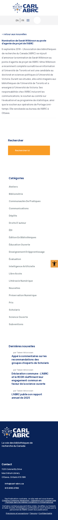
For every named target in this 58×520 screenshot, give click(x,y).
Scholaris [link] (14, 309)
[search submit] (42, 150)
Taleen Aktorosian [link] (25, 352)
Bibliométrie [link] (16, 193)
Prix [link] (11, 302)
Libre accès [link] (15, 273)
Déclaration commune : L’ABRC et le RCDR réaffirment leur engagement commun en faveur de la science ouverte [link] (30, 378)
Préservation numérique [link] (23, 295)
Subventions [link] (16, 324)
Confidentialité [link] (45, 513)
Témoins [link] (33, 513)
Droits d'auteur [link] (17, 222)
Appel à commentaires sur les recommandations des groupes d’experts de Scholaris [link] (30, 359)
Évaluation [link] (15, 259)
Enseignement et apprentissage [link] (27, 251)
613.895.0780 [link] (12, 487)
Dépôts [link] (13, 215)
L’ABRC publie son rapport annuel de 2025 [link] (27, 396)
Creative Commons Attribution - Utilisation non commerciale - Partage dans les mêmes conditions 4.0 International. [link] (29, 501)
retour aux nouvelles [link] (14, 34)
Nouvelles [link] (14, 288)
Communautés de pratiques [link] (25, 201)
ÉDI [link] (10, 230)
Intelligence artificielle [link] (22, 266)
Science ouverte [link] (18, 317)
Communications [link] (19, 208)
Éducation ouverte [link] (19, 244)
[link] (54, 263)
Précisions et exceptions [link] (17, 513)
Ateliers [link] (13, 186)
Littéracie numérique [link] (21, 280)
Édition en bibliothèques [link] (22, 237)
